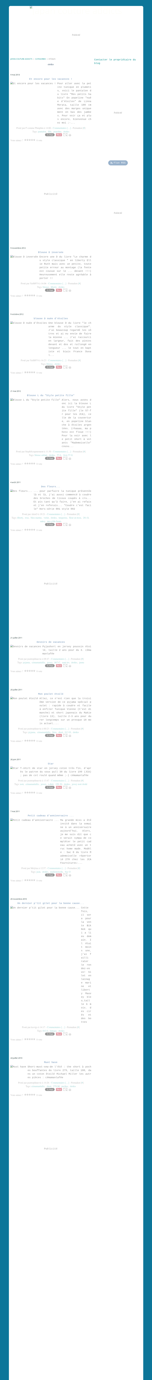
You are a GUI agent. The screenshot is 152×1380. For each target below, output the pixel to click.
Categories (40, 59)
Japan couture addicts (21, 59)
